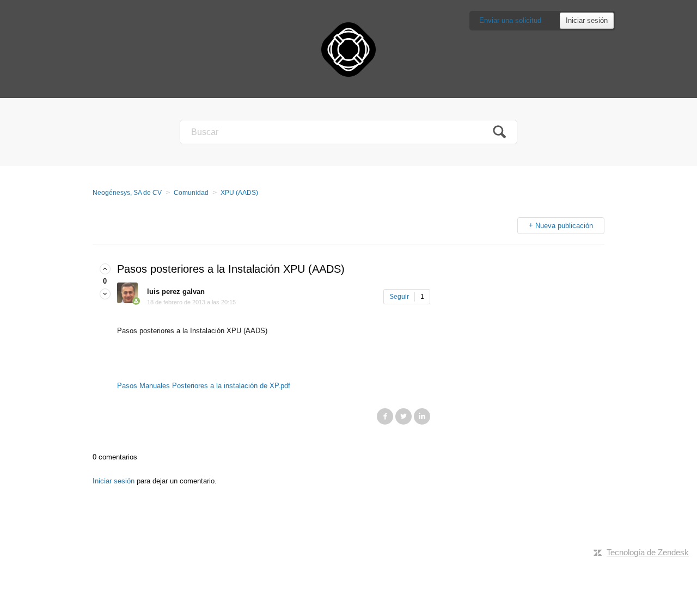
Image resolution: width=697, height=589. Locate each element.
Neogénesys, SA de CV (127, 193)
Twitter (403, 416)
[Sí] (105, 269)
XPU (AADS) (239, 193)
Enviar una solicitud (510, 20)
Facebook (385, 416)
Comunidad (191, 193)
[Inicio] (348, 49)
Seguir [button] (399, 296)
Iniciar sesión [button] (587, 20)
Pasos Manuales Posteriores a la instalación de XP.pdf (203, 386)
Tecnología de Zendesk (648, 552)
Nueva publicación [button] (564, 226)
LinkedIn (422, 416)
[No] (105, 294)
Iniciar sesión (113, 481)
